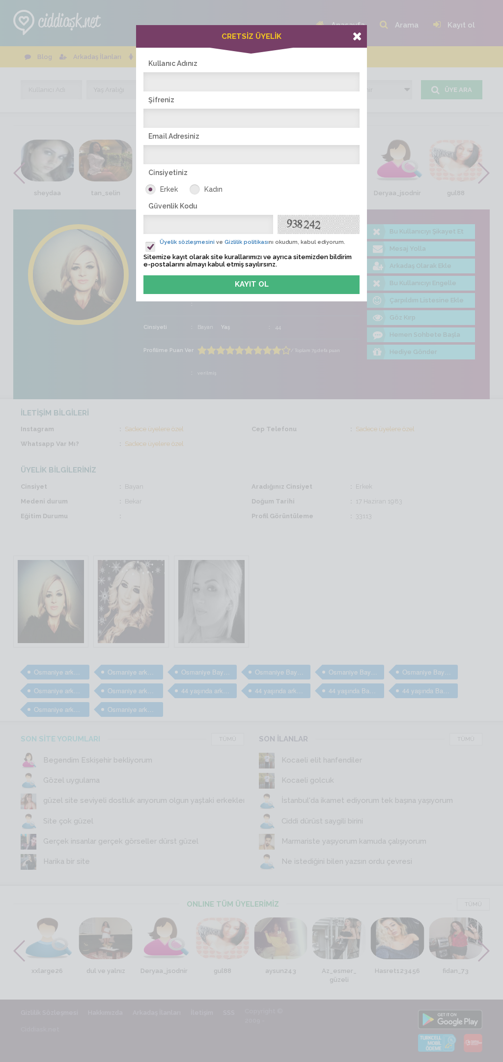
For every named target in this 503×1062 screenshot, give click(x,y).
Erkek (169, 189)
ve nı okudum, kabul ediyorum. (252, 242)
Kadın (213, 189)
